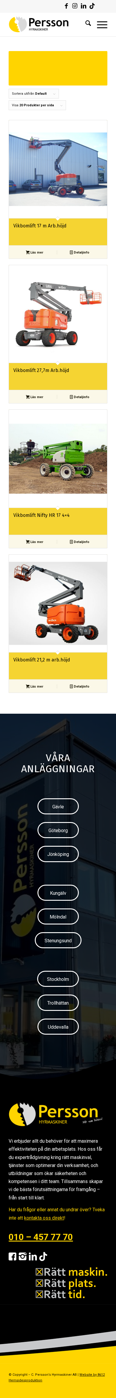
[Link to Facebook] (66, 5)
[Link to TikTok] (92, 5)
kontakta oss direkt (44, 1218)
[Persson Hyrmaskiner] (48, 24)
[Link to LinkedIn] (83, 5)
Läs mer (36, 252)
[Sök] (85, 24)
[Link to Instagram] (74, 5)
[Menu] (99, 24)
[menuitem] (85, 24)
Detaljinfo (81, 252)
